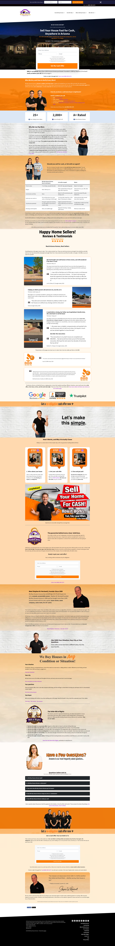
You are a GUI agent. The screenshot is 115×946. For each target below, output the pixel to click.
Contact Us (86, 936)
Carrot (45, 931)
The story (27, 701)
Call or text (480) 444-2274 (64, 76)
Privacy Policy (86, 939)
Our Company (86, 929)
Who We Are (91, 12)
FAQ (88, 938)
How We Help (70, 12)
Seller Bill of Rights (85, 934)
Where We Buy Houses (81, 12)
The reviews (40, 701)
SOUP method (56, 478)
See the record (64, 629)
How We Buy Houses (59, 12)
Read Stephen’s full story (53, 629)
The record (33, 701)
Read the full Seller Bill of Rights (51, 740)
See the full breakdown (30, 218)
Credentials (86, 930)
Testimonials (86, 932)
